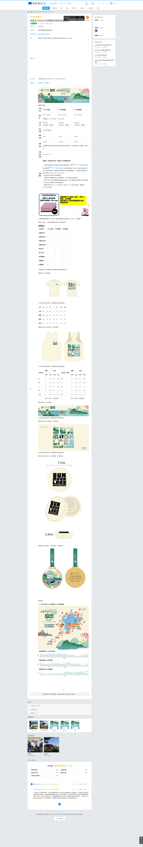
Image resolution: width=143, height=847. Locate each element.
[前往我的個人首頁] (111, 3)
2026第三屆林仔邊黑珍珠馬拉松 (103, 45)
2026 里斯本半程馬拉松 (101, 55)
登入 (114, 3)
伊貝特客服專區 (83, 165)
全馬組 (45, 754)
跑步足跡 (74, 8)
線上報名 (40, 83)
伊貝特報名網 (59, 168)
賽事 (32, 12)
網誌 (67, 8)
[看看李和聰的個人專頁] (32, 784)
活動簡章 (46, 83)
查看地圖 (70, 38)
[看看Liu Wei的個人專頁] (32, 789)
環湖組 (29, 754)
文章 (61, 8)
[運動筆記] (38, 3)
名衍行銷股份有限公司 (44, 34)
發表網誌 (60, 818)
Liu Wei (35, 789)
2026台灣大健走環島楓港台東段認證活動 (104, 61)
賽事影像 (54, 8)
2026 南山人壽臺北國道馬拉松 (103, 50)
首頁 (29, 12)
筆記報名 (91, 8)
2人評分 (51, 23)
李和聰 (35, 784)
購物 (98, 8)
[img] (33, 725)
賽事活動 (46, 8)
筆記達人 (82, 8)
